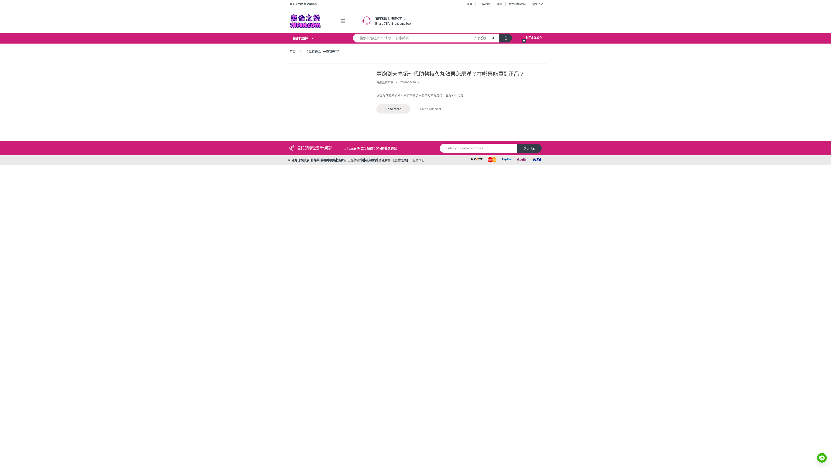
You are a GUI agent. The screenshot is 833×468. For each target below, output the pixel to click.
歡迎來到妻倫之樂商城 (304, 4)
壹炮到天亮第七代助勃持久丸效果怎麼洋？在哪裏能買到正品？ (450, 74)
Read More (393, 109)
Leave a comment (429, 108)
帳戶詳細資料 (517, 4)
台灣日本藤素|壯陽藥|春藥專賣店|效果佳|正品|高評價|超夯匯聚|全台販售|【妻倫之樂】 (350, 160)
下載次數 (484, 4)
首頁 (293, 51)
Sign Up (529, 148)
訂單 (469, 4)
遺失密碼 (537, 4)
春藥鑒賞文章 (384, 82)
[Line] (822, 458)
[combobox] (411, 38)
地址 (499, 4)
